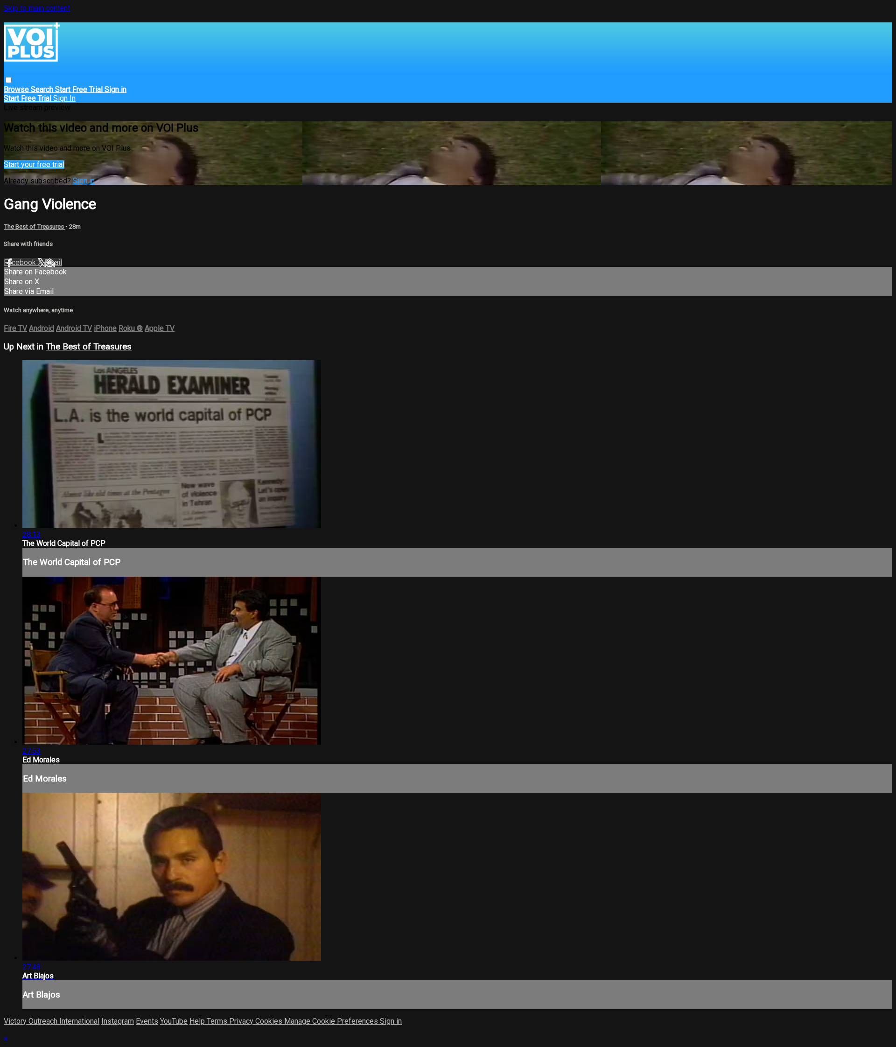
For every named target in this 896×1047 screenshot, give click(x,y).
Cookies (269, 1021)
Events (147, 1021)
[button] (9, 80)
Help (198, 1021)
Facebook (21, 262)
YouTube (174, 1021)
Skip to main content (37, 8)
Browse (17, 89)
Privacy (242, 1021)
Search (43, 89)
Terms (218, 1021)
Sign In (64, 98)
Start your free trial (34, 164)
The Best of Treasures (34, 226)
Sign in (115, 89)
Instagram (117, 1021)
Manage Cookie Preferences (332, 1021)
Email (53, 262)
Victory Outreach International (51, 1021)
